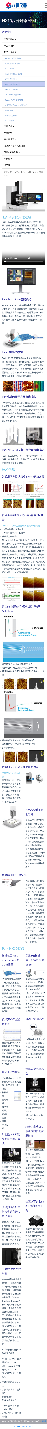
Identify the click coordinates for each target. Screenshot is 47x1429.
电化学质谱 (9, 139)
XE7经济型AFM (11, 79)
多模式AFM (9, 110)
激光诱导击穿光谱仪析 (14, 146)
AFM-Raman (9, 69)
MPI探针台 (9, 39)
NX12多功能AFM (11, 90)
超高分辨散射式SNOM (13, 74)
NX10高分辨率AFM (12, 84)
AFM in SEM (9, 121)
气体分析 (8, 159)
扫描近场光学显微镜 (12, 64)
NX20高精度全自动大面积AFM (16, 105)
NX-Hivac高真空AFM (13, 95)
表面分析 (8, 126)
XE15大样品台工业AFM (14, 100)
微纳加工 (8, 165)
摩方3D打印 (10, 46)
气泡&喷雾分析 (11, 152)
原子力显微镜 (10, 52)
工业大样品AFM (11, 116)
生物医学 (8, 133)
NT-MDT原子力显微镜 (13, 58)
